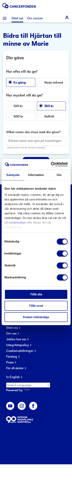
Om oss (11, 333)
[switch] (62, 253)
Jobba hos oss (16, 339)
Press (10, 362)
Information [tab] (36, 175)
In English (13, 377)
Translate (37, 390)
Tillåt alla (36, 294)
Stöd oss (12, 327)
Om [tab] (59, 175)
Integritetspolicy (17, 345)
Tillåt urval (36, 305)
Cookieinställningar (19, 350)
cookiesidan (17, 222)
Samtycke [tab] (13, 175)
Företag (11, 356)
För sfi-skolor (15, 368)
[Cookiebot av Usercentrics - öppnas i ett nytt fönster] (51, 164)
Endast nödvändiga (36, 317)
